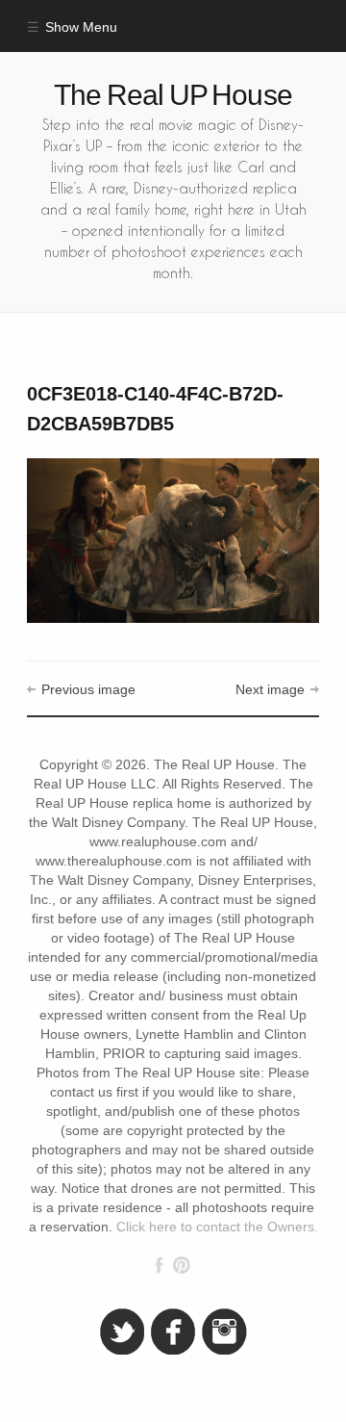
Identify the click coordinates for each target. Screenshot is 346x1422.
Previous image (88, 690)
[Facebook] (159, 1265)
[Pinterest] (181, 1265)
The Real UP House (173, 95)
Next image (270, 690)
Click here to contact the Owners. (217, 1227)
